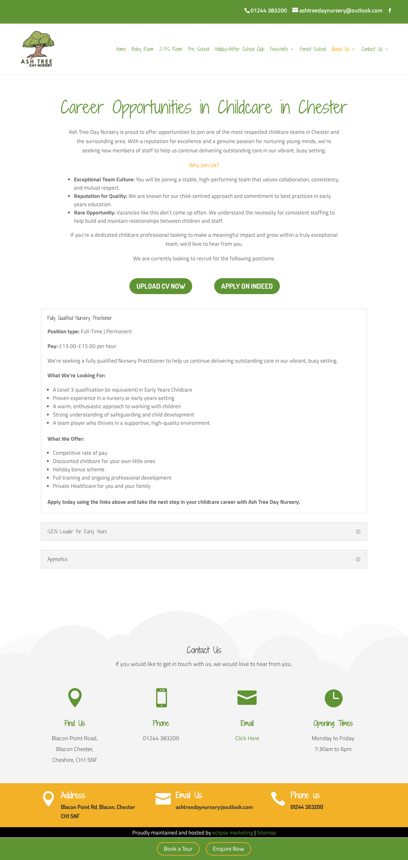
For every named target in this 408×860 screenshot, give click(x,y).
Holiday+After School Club (239, 50)
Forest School (313, 50)
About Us (340, 50)
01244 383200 (269, 10)
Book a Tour (178, 848)
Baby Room (143, 50)
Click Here (247, 738)
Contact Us (371, 50)
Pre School (198, 50)
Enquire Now (228, 848)
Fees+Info (279, 50)
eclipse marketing (232, 832)
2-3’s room (170, 50)
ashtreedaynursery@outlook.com (214, 806)
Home (121, 50)
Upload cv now (160, 285)
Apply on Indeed (247, 285)
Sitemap (266, 832)
